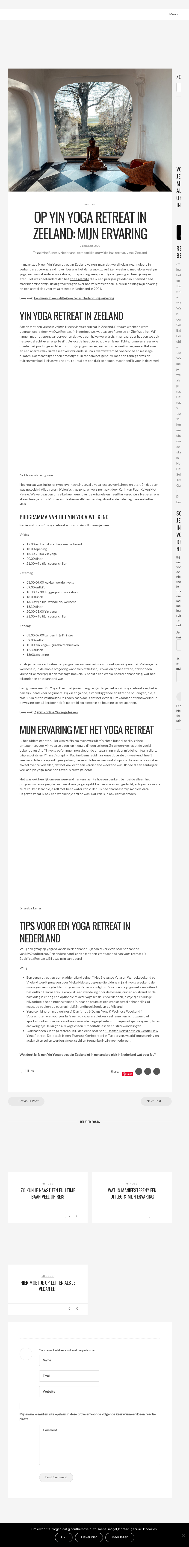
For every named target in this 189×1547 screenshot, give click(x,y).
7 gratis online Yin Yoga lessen (56, 712)
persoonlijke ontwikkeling (95, 253)
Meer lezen (120, 1537)
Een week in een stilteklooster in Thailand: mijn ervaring (74, 298)
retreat (120, 253)
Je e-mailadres (178, 663)
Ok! (63, 1537)
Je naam (178, 634)
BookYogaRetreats (33, 958)
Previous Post (28, 1101)
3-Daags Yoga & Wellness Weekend (114, 1011)
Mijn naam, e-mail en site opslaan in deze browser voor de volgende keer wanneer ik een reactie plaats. (88, 1416)
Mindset (90, 204)
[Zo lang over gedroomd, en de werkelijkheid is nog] (176, 213)
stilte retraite (79, 279)
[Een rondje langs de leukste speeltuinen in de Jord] (180, 213)
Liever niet (89, 1537)
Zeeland (141, 253)
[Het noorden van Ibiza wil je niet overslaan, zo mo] (178, 213)
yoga (130, 253)
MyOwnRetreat (60, 331)
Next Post (154, 1101)
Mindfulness (50, 253)
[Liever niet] (183, 1535)
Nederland (68, 253)
